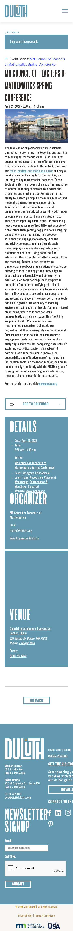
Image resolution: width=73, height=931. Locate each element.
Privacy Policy (25, 916)
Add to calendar (36, 404)
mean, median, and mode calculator (31, 171)
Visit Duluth (30, 907)
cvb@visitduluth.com (18, 797)
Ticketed (33, 486)
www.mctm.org (35, 491)
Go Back (36, 701)
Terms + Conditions (44, 916)
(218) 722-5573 (18, 656)
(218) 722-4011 (13, 794)
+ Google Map (27, 643)
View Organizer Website (24, 538)
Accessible (36, 477)
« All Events (12, 32)
